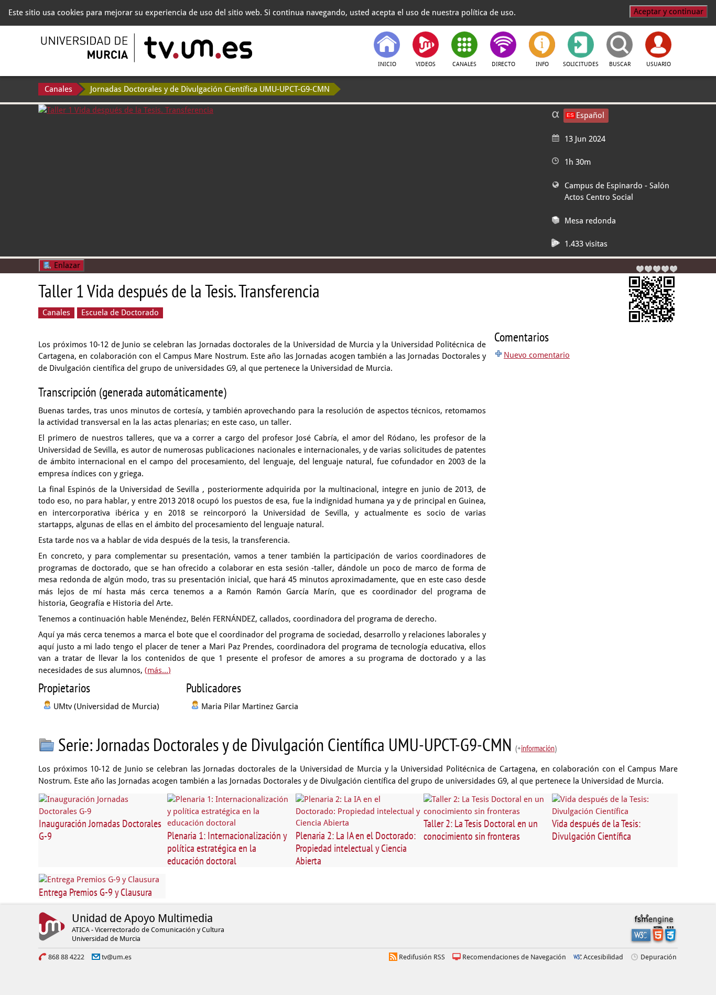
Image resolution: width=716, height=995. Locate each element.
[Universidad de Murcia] (85, 48)
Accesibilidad (603, 957)
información (538, 748)
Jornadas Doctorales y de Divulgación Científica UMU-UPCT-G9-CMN (210, 89)
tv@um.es (117, 957)
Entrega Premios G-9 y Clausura (95, 892)
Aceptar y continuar (668, 11)
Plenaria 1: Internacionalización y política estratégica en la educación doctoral (227, 848)
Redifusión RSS (422, 957)
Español (590, 115)
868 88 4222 (66, 957)
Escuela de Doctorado (120, 312)
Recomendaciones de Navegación (514, 957)
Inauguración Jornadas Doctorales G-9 (100, 830)
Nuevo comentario (537, 355)
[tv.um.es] (197, 48)
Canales (58, 89)
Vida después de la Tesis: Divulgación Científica (596, 830)
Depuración (659, 957)
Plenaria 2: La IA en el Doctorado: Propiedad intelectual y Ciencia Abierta (356, 848)
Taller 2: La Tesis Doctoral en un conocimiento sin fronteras (481, 830)
